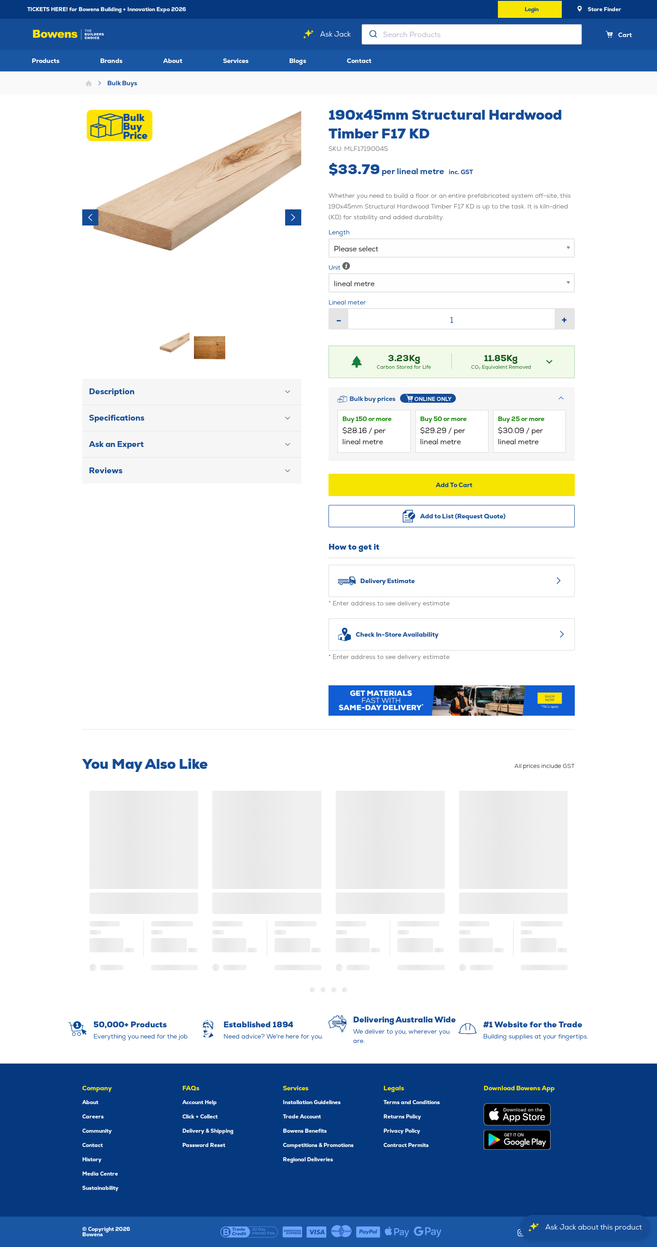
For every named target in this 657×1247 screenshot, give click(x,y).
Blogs (297, 61)
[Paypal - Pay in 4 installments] (368, 1232)
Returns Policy (402, 1116)
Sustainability (100, 1188)
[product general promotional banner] (451, 700)
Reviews (105, 470)
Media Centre (100, 1173)
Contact (359, 61)
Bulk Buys (122, 83)
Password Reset (203, 1145)
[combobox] (472, 34)
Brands (111, 61)
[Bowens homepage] (68, 34)
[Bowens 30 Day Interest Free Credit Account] (249, 1232)
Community (97, 1130)
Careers (93, 1116)
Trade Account (302, 1116)
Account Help (199, 1102)
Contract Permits (406, 1145)
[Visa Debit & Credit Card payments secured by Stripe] (317, 1232)
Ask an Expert (116, 444)
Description (112, 391)
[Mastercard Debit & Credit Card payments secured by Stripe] (341, 1232)
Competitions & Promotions (318, 1145)
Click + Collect (200, 1116)
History (91, 1159)
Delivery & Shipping (207, 1130)
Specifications (116, 418)
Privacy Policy (401, 1130)
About (172, 61)
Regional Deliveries (308, 1159)
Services (235, 61)
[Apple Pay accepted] (397, 1232)
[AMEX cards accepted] (292, 1232)
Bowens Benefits (305, 1130)
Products (45, 61)
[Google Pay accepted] (428, 1232)
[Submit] (372, 34)
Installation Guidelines (312, 1102)
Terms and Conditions (411, 1102)
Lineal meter (347, 302)
